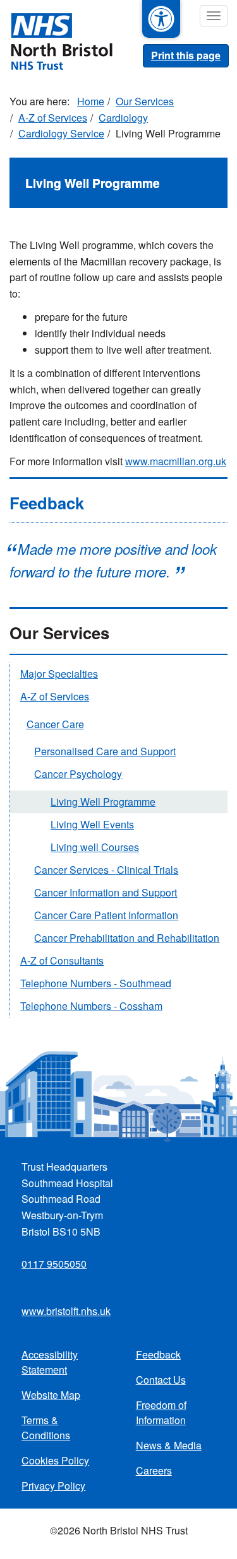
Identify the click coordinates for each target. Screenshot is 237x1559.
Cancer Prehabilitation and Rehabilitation (126, 937)
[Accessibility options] (161, 19)
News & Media (169, 1445)
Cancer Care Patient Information (106, 915)
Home (90, 101)
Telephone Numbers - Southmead (95, 983)
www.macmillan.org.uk (175, 461)
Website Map (50, 1395)
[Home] (56, 40)
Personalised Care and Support (105, 751)
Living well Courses (95, 847)
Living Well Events (92, 824)
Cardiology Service (61, 133)
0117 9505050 (54, 1263)
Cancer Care (55, 724)
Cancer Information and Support (105, 892)
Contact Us (161, 1379)
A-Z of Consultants (62, 960)
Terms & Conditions (45, 1427)
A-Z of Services (52, 117)
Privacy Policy (53, 1485)
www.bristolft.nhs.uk (66, 1311)
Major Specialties (59, 673)
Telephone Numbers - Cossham (91, 1006)
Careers (154, 1470)
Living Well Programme (103, 801)
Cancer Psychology (78, 774)
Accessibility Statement (49, 1362)
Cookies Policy (55, 1460)
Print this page (186, 55)
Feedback (158, 1354)
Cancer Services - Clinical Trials (106, 869)
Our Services (145, 101)
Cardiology (123, 117)
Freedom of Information (161, 1412)
